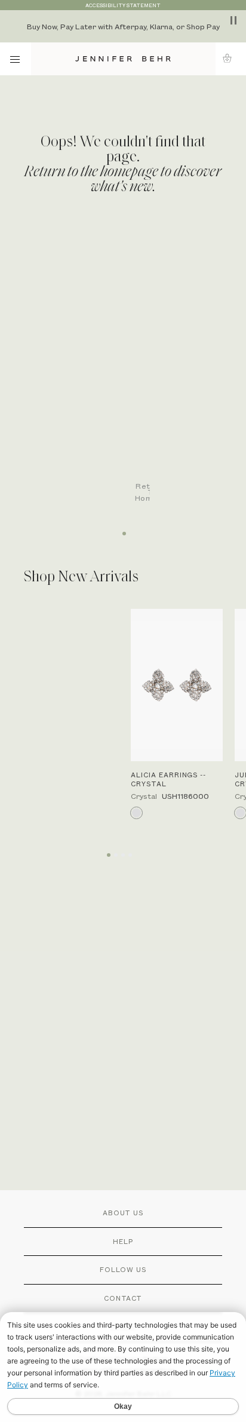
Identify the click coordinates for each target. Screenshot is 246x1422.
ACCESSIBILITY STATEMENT (123, 5)
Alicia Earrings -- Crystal (168, 779)
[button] (231, 58)
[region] (123, 26)
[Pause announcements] (233, 20)
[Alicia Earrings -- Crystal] (177, 685)
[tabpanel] (129, 371)
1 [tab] (123, 529)
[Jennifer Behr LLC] (123, 59)
